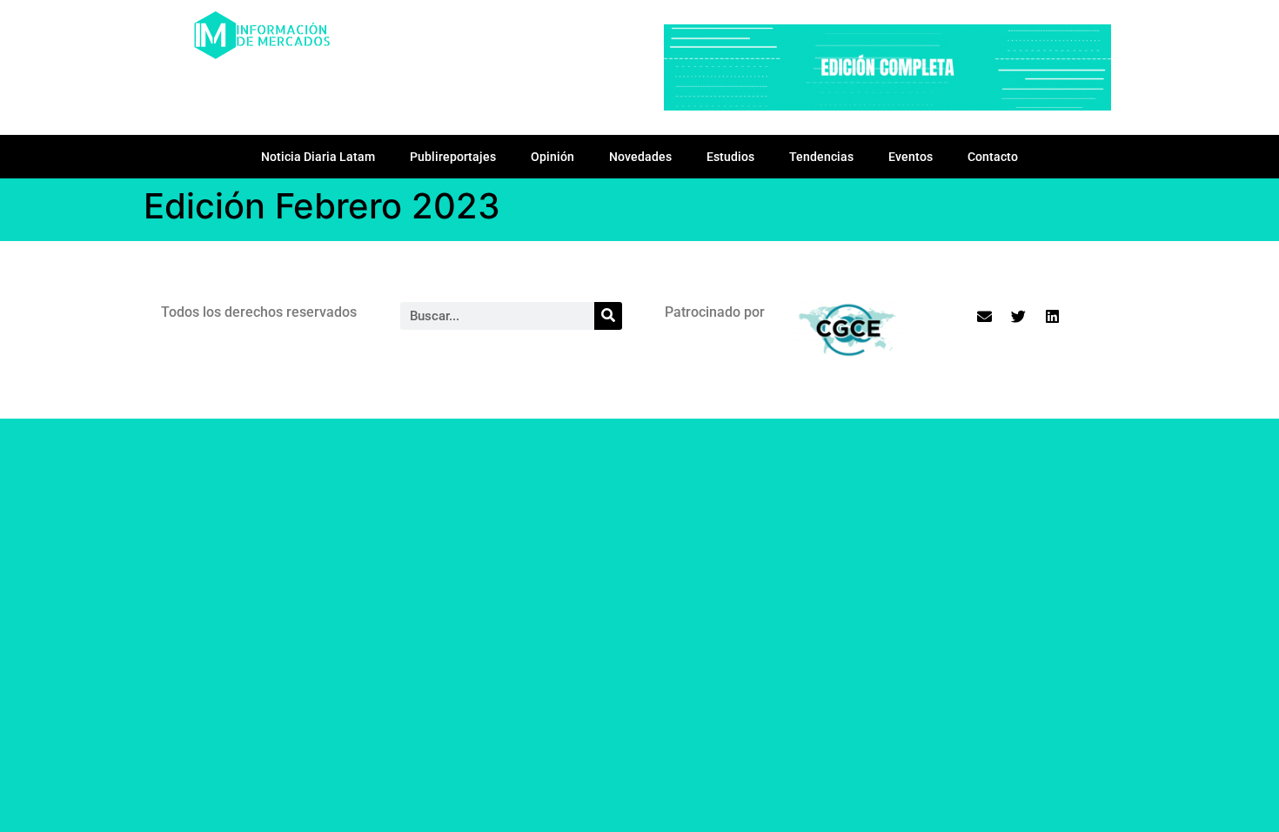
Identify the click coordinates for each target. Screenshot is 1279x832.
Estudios (730, 157)
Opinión (552, 157)
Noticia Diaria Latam (318, 157)
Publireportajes (453, 157)
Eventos (910, 157)
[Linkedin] (1053, 317)
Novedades (640, 157)
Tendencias (821, 157)
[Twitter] (1019, 317)
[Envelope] (985, 317)
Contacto (993, 157)
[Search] (608, 316)
